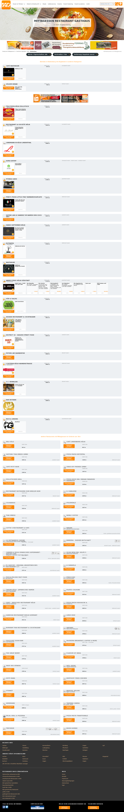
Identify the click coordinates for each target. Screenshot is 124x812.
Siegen (84, 761)
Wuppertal (105, 756)
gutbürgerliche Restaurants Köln (11, 794)
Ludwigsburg (46, 747)
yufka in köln (6, 791)
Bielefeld (4, 758)
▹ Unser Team (9, 125)
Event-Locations (80, 4)
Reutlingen (65, 750)
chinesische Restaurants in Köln (11, 776)
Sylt (104, 745)
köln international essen (9, 796)
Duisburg (25, 761)
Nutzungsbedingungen (68, 780)
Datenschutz (65, 783)
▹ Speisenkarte (9, 281)
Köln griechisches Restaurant (10, 789)
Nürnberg (65, 745)
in (9, 51)
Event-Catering (68, 4)
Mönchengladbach (67, 761)
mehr (88, 4)
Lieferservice (52, 4)
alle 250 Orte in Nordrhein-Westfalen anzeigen (15, 763)
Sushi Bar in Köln (7, 787)
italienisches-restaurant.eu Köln (11, 774)
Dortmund (25, 758)
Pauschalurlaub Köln (7, 785)
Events (60, 4)
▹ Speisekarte (9, 244)
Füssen (24, 745)
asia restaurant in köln (8, 798)
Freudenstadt (6, 750)
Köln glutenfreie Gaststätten (10, 783)
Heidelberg (26, 747)
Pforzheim (65, 747)
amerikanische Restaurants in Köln (11, 778)
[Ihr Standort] (120, 4)
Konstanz (25, 750)
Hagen (44, 761)
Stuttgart (85, 750)
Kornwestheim (46, 745)
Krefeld (65, 758)
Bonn (24, 756)
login (63, 785)
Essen (44, 758)
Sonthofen (85, 747)
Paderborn (85, 758)
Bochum (4, 761)
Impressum (65, 778)
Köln (64, 756)
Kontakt (64, 776)
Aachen (4, 745)
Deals (44, 4)
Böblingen (5, 747)
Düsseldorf (45, 756)
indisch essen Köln (7, 780)
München (45, 750)
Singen (84, 745)
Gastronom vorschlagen (64, 808)
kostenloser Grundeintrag (93, 808)
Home (63, 774)
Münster (85, 756)
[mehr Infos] (8, 72)
